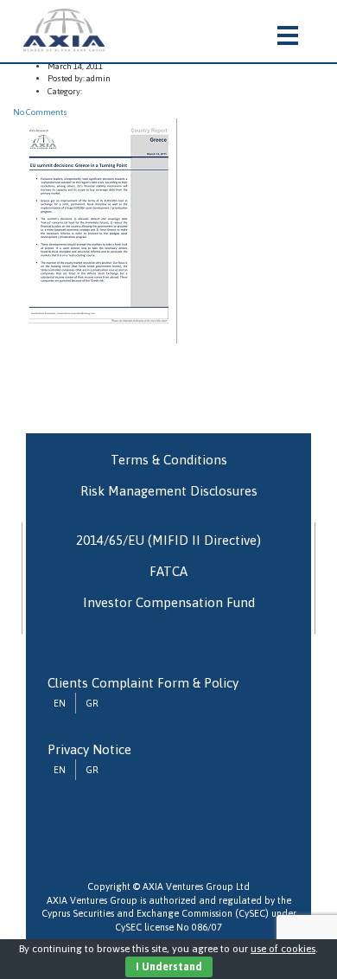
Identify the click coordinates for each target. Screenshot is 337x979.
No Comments (40, 112)
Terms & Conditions (169, 459)
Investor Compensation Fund (169, 602)
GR (92, 703)
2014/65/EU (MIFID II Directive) (168, 540)
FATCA (168, 571)
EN (60, 703)
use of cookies (283, 949)
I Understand (169, 967)
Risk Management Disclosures (169, 490)
